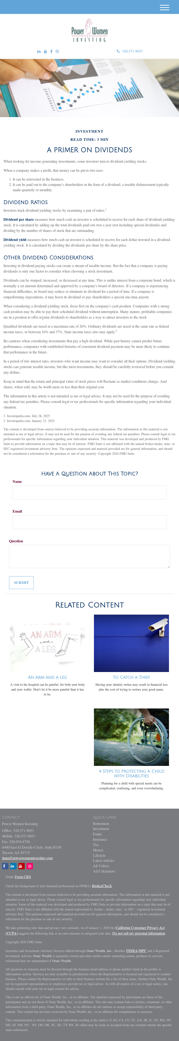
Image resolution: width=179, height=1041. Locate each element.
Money (98, 849)
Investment (101, 828)
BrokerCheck (102, 885)
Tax (96, 844)
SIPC (143, 950)
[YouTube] (45, 51)
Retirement (101, 823)
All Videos (101, 865)
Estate (97, 833)
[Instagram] (57, 51)
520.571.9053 (132, 51)
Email (17, 511)
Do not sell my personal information (138, 933)
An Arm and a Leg (47, 677)
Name (17, 481)
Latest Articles (103, 860)
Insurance (100, 839)
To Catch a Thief (131, 677)
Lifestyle (99, 855)
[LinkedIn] (39, 51)
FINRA (132, 950)
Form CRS (23, 876)
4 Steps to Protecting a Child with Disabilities (131, 773)
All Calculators (104, 871)
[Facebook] (51, 51)
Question (16, 541)
